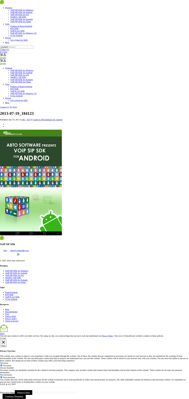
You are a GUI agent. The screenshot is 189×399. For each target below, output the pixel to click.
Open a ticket (10, 316)
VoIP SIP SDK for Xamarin (21, 19)
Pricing (8, 38)
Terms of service (12, 321)
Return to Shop (23, 392)
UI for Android (16, 35)
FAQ (7, 314)
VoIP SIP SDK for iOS (19, 15)
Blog (7, 42)
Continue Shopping (14, 396)
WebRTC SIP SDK (18, 17)
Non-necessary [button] (6, 375)
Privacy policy (11, 319)
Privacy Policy (107, 336)
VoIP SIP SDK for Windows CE (23, 33)
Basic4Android (11, 292)
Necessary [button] (4, 363)
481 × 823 (26, 120)
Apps (7, 24)
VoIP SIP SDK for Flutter (20, 22)
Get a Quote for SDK (19, 40)
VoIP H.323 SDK (17, 31)
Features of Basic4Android (21, 26)
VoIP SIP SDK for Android (21, 12)
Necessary (7, 365)
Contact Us (4, 50)
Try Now (3, 52)
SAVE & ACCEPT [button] (8, 384)
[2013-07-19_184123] (31, 235)
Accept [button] (3, 338)
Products (8, 8)
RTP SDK (14, 28)
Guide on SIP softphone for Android (47, 120)
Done (2, 333)
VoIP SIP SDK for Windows (21, 10)
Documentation (11, 312)
